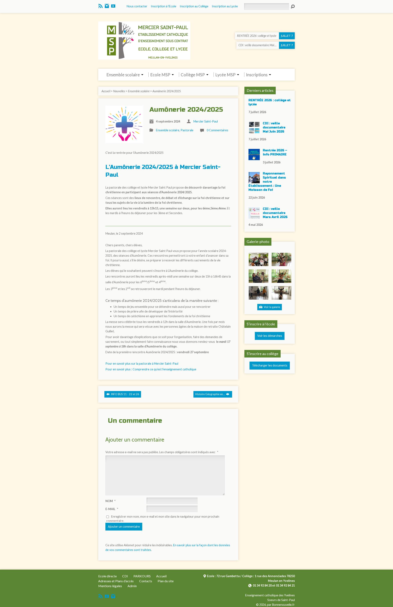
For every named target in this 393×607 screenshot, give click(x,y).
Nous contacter (137, 6)
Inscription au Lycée (225, 6)
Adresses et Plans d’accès (116, 581)
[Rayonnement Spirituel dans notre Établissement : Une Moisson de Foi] (254, 181)
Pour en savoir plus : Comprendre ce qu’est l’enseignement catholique (150, 369)
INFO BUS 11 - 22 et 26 (124, 394)
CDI (125, 576)
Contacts (145, 581)
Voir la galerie (271, 307)
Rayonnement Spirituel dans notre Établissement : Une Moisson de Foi (267, 182)
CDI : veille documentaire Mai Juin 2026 (274, 127)
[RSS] (100, 6)
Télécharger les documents (269, 365)
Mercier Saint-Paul (205, 121)
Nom (110, 501)
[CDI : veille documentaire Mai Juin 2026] (254, 131)
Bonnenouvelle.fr (283, 604)
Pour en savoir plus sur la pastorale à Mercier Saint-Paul (141, 363)
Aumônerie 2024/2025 (166, 91)
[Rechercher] (293, 6)
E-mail (111, 509)
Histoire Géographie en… (210, 394)
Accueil (106, 91)
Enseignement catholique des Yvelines (270, 595)
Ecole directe (107, 576)
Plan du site (166, 581)
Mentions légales (110, 586)
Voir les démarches (269, 335)
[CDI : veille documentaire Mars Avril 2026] (254, 216)
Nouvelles (119, 91)
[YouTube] (113, 6)
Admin (132, 586)
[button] (258, 259)
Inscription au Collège (194, 6)
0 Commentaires (217, 130)
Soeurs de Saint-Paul (281, 600)
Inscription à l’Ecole (163, 6)
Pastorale (187, 130)
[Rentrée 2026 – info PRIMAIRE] (254, 158)
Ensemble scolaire (139, 91)
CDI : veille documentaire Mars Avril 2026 (275, 213)
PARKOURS (142, 576)
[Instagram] (107, 6)
